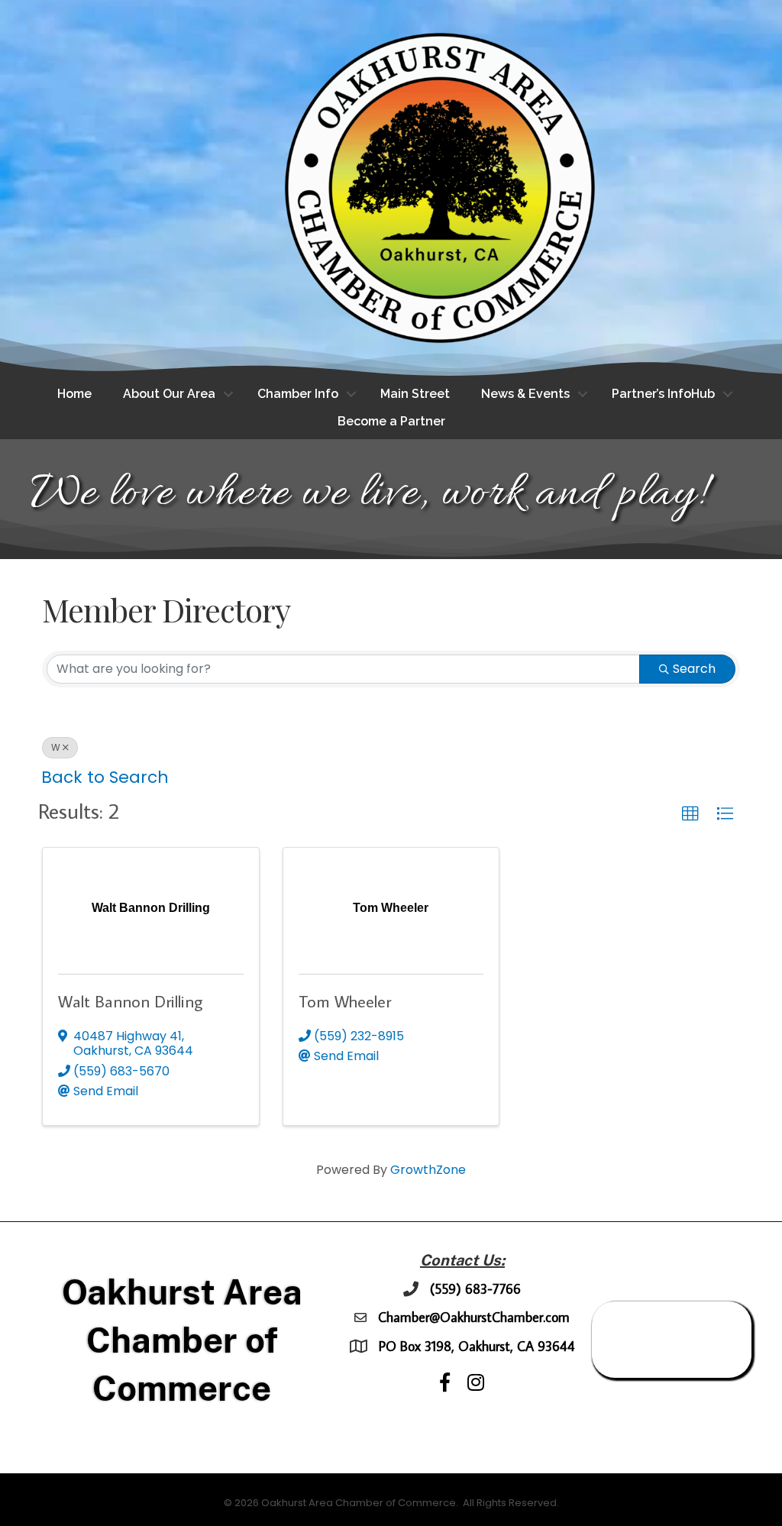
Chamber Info (297, 393)
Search (694, 668)
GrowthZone (428, 1169)
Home (74, 393)
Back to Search (105, 777)
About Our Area (169, 393)
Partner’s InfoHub (663, 393)
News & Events (525, 393)
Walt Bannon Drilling (130, 1001)
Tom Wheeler (345, 1001)
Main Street (415, 393)
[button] (690, 814)
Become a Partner (391, 421)
